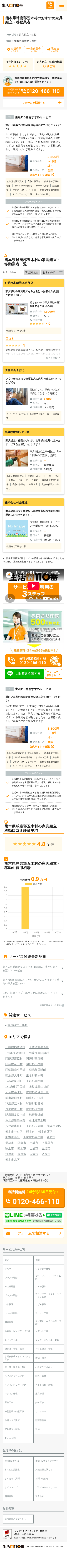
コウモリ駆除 (11, 1313)
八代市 (46, 1154)
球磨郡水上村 (14, 1109)
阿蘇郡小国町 (34, 1064)
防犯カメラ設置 (12, 1420)
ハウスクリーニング (14, 1375)
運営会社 (39, 1496)
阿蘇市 (22, 1143)
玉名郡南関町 (34, 1081)
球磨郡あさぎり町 (37, 1092)
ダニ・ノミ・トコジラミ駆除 (48, 1278)
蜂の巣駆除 (10, 1286)
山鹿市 (34, 1148)
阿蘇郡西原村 (14, 1058)
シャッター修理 (42, 1268)
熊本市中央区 (14, 1131)
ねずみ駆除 (40, 1304)
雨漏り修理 (40, 1357)
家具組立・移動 (11, 1177)
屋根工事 (9, 1402)
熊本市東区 (54, 1126)
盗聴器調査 (40, 1420)
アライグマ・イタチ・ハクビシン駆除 (48, 1295)
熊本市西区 (45, 1131)
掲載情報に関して (44, 1469)
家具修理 (39, 1393)
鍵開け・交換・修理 (14, 1349)
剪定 (7, 1260)
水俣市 (9, 1154)
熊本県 (27, 1177)
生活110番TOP (11, 1174)
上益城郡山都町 (39, 1086)
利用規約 (9, 1496)
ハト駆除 (9, 1304)
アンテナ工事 (41, 1313)
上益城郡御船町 (15, 1053)
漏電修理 (9, 1322)
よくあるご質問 (12, 1478)
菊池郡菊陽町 (37, 1069)
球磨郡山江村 (34, 1098)
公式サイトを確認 (40, 174)
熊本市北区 (12, 1159)
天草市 (9, 1143)
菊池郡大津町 (14, 1075)
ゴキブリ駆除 (11, 1295)
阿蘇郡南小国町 (15, 1069)
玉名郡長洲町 (14, 1081)
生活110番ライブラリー (46, 1460)
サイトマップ (11, 1487)
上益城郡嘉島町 (39, 1047)
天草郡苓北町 (14, 1092)
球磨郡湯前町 (34, 1109)
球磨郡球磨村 (14, 1098)
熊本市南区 (12, 1137)
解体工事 (39, 1402)
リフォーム (40, 1411)
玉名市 (46, 1148)
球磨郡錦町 (36, 1114)
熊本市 (30, 1131)
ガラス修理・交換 (44, 1349)
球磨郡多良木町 (15, 1114)
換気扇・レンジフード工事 (17, 1331)
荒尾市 (22, 1154)
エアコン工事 (41, 1331)
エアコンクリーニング (15, 1384)
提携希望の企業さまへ (15, 1519)
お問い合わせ (41, 1478)
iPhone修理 (10, 1438)
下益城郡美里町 (33, 1137)
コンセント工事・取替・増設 (48, 1322)
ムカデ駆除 (40, 1286)
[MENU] (61, 5)
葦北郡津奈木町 (15, 1120)
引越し (38, 1429)
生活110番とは (12, 1460)
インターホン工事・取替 (47, 1340)
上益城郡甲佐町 (15, 1086)
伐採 (37, 1260)
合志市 (51, 1137)
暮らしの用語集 (12, 1469)
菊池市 (22, 1148)
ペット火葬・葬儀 (44, 1384)
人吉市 (34, 1154)
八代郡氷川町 (14, 1126)
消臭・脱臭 (40, 1375)
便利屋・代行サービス (35, 1174)
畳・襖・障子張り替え (15, 1366)
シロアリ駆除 (11, 1277)
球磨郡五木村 (14, 1103)
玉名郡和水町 (34, 1075)
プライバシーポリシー (46, 1487)
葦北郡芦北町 (37, 1120)
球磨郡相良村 (34, 1103)
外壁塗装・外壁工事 (14, 1411)
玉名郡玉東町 (34, 1126)
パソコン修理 (11, 1393)
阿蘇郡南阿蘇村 (39, 1053)
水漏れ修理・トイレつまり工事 (17, 1358)
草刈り (8, 1268)
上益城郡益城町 (15, 1047)
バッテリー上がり (44, 1366)
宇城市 (34, 1143)
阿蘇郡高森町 (34, 1058)
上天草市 (47, 1143)
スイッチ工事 (11, 1340)
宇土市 (9, 1148)
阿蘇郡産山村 (14, 1064)
